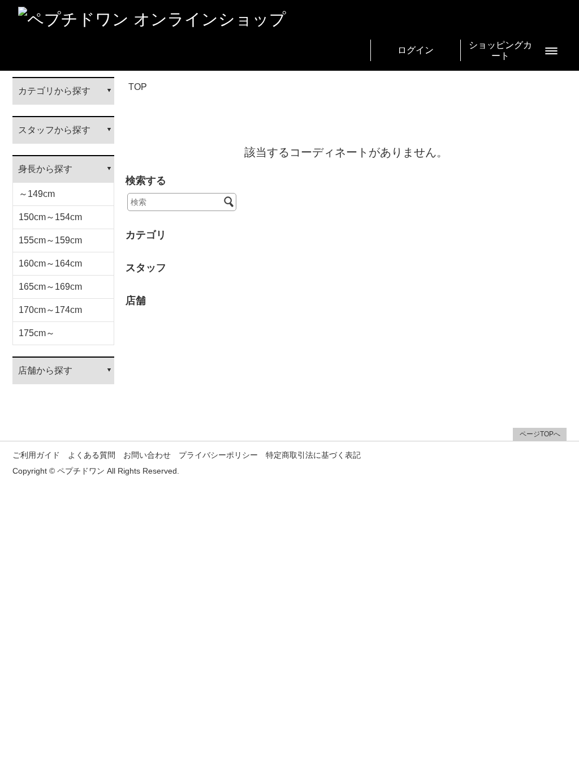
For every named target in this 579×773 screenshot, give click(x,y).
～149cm (37, 194)
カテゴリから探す (54, 91)
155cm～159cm (50, 240)
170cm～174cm (50, 310)
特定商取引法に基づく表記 (313, 455)
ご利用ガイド (36, 455)
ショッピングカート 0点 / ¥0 (500, 50)
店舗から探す (45, 370)
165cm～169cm (50, 286)
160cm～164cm (50, 263)
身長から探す (45, 169)
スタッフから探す (54, 130)
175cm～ (37, 333)
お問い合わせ (147, 455)
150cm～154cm (50, 217)
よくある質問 (91, 455)
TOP (137, 87)
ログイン (415, 50)
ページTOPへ (540, 434)
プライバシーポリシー (218, 455)
